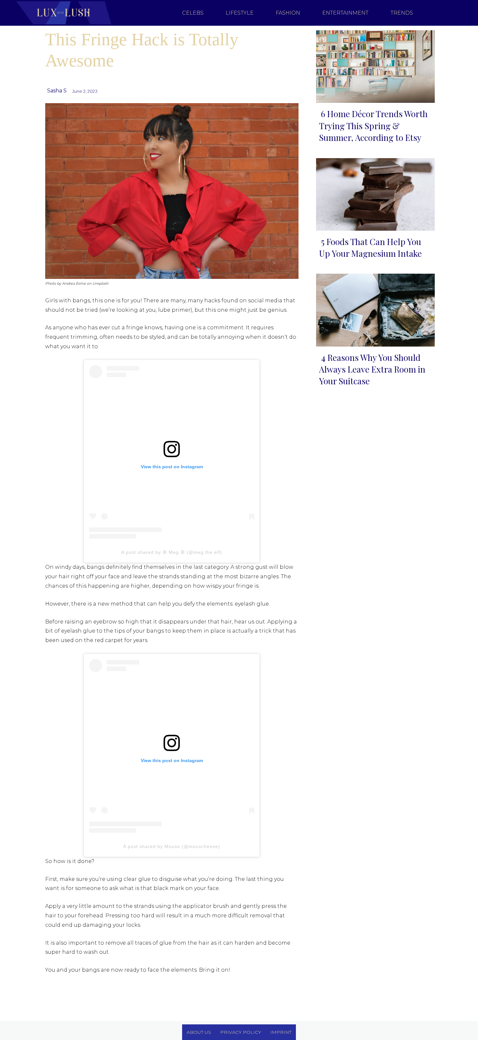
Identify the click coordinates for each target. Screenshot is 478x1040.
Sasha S (57, 91)
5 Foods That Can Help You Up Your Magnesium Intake (370, 247)
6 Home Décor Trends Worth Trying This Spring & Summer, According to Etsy (373, 125)
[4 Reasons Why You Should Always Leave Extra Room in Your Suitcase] (373, 308)
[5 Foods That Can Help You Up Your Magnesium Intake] (373, 193)
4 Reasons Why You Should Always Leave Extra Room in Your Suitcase (372, 369)
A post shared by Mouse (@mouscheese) (171, 846)
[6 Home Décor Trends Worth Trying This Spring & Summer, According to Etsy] (373, 65)
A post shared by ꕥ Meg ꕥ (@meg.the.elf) (171, 552)
